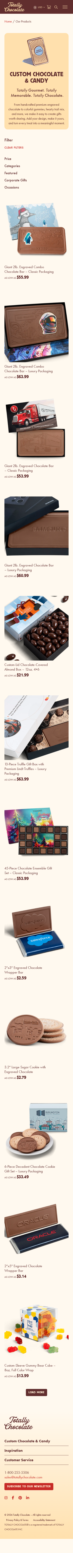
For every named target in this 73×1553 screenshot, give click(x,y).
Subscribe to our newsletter (29, 1486)
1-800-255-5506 (16, 1472)
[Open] (65, 7)
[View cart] (49, 7)
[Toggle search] (56, 7)
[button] (36, 158)
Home (9, 21)
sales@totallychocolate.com (23, 1477)
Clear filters (13, 147)
